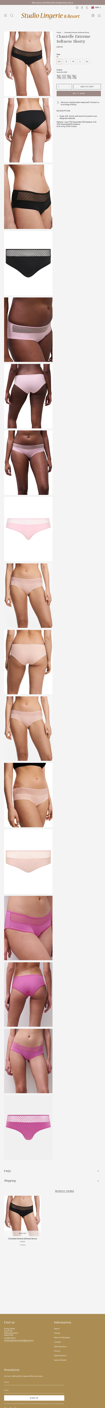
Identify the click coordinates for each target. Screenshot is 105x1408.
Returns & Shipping (62, 1337)
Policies (57, 1333)
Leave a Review (60, 1360)
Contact (57, 1342)
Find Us (57, 1351)
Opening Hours (60, 1346)
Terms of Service (54, 1403)
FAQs (7, 1171)
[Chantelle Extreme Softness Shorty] (22, 1216)
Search (57, 1328)
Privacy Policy (42, 1403)
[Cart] (99, 15)
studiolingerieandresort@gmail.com (18, 1340)
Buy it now (79, 93)
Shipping (10, 1180)
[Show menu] (5, 15)
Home (59, 32)
